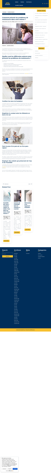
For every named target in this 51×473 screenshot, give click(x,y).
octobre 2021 (16, 301)
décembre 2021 (16, 298)
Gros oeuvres (37, 53)
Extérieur (39, 253)
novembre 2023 (16, 281)
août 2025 (15, 264)
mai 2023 (15, 286)
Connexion (27, 253)
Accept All (15, 468)
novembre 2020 (16, 315)
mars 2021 (16, 309)
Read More (6, 241)
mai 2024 (15, 275)
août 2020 (15, 317)
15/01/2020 (28, 210)
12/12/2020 (17, 211)
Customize (4, 468)
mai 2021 (15, 306)
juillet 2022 (16, 292)
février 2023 (16, 287)
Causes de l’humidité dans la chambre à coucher (17, 206)
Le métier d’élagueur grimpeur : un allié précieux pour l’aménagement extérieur (41, 15)
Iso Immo (26, 73)
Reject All (9, 468)
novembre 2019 (16, 323)
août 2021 (15, 303)
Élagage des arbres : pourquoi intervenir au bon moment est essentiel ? (40, 28)
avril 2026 (15, 258)
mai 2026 (15, 256)
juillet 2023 (16, 284)
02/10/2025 (6, 216)
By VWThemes (32, 329)
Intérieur (36, 57)
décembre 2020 (16, 314)
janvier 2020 (16, 320)
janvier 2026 (16, 261)
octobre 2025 (16, 262)
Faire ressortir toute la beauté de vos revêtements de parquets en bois (41, 22)
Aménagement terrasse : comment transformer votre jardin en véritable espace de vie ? (41, 35)
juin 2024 (15, 273)
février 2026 (16, 259)
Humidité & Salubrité (19, 5)
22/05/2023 (6, 21)
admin (11, 21)
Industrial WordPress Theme (22, 329)
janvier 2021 (16, 312)
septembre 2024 (16, 272)
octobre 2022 (16, 290)
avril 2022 (15, 295)
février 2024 (16, 276)
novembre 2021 (16, 300)
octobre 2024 (16, 270)
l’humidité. (4, 166)
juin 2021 (15, 304)
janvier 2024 (16, 278)
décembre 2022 (16, 289)
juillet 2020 (16, 318)
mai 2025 (15, 267)
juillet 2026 (16, 253)
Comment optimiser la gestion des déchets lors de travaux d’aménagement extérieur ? (41, 41)
